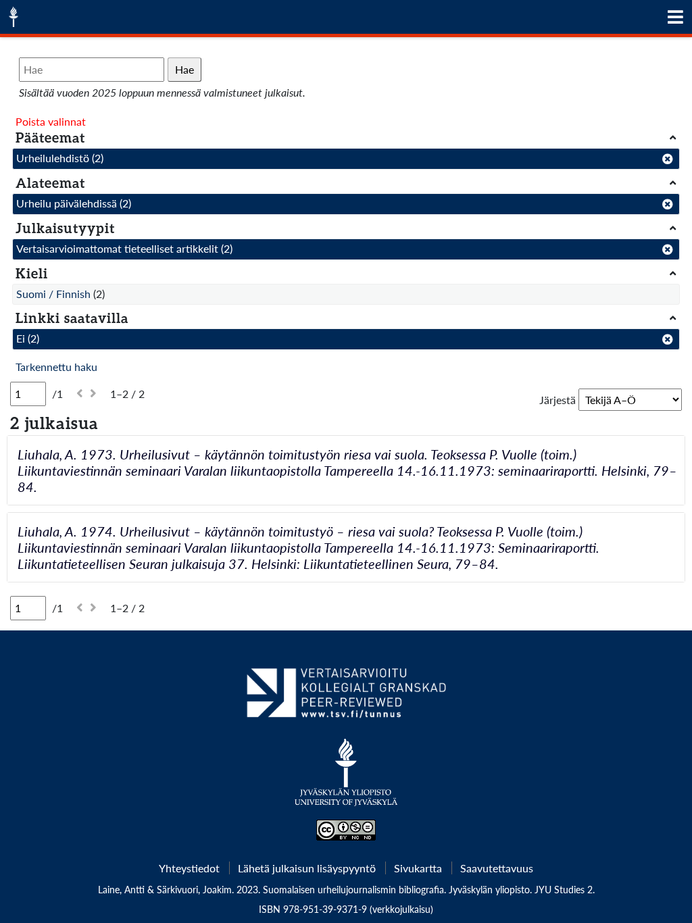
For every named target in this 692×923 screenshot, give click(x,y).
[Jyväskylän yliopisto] (346, 779)
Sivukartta (418, 868)
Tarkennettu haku (56, 366)
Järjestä (557, 399)
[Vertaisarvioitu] (345, 698)
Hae (184, 69)
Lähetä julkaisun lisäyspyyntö (307, 868)
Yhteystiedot (189, 868)
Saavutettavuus (496, 868)
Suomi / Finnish (53, 293)
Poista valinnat (51, 121)
